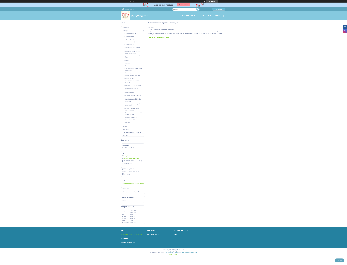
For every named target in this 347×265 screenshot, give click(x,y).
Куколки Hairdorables (131, 117)
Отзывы (125, 129)
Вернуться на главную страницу (159, 37)
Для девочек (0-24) (130, 33)
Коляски (127, 122)
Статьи (125, 135)
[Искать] (198, 9)
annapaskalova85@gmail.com (131, 158)
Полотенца (128, 65)
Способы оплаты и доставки (188, 15)
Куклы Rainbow (129, 92)
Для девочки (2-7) (130, 36)
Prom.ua (181, 249)
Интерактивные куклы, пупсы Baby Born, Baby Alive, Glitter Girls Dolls (133, 99)
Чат (341, 260)
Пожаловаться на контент (172, 252)
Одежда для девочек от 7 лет (133, 39)
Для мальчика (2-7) (130, 44)
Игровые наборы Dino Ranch (133, 95)
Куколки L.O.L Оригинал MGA (133, 85)
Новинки (126, 27)
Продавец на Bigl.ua (173, 251)
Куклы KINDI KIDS (130, 120)
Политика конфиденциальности (188, 252)
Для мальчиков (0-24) (131, 41)
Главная (217, 15)
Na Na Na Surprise (130, 82)
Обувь (127, 60)
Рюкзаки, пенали (130, 73)
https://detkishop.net (129, 156)
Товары (209, 15)
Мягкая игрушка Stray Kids (132, 75)
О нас (202, 15)
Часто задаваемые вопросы (132, 132)
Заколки (127, 63)
